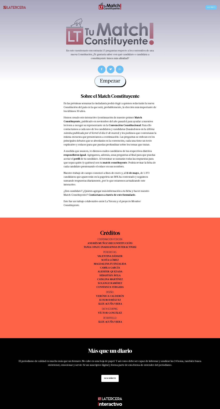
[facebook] (101, 69)
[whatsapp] (120, 69)
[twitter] (111, 69)
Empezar (110, 81)
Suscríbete (211, 7)
